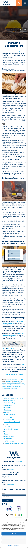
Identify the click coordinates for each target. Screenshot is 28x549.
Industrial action (9, 419)
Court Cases (8, 405)
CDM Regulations (9, 400)
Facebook (7, 374)
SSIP (20, 386)
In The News (8, 417)
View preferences (14, 542)
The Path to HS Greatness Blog (13, 443)
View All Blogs (19, 461)
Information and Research (12, 422)
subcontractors (13, 388)
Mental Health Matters (11, 429)
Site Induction (11, 349)
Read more (11, 469)
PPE (3, 349)
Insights (6, 424)
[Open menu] (25, 3)
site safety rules (15, 386)
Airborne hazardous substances (14, 398)
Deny (14, 538)
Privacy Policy (16, 545)
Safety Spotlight (9, 441)
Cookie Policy (10, 545)
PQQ (20, 383)
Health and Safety (19, 379)
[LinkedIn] (20, 29)
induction (4, 383)
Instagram (14, 374)
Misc (5, 431)
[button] (25, 520)
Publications (8, 438)
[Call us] (19, 3)
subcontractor (5, 388)
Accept (14, 534)
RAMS (23, 384)
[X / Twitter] (11, 29)
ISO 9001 (7, 426)
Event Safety (8, 407)
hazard (7, 381)
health (10, 381)
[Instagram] (25, 29)
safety (3, 386)
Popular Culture (9, 436)
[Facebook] (16, 29)
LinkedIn (20, 374)
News (6, 434)
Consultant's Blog (10, 379)
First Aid (6, 412)
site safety (7, 386)
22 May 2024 (10, 51)
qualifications (18, 384)
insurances (9, 383)
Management (15, 383)
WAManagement (19, 51)
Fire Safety (7, 410)
